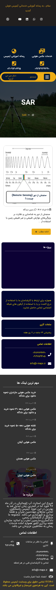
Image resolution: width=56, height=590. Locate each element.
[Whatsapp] (34, 19)
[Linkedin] (27, 19)
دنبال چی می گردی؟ (10, 77)
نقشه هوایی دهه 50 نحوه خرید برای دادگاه (20, 427)
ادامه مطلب (46, 147)
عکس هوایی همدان (26, 459)
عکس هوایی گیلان (26, 442)
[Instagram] (41, 19)
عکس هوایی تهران (27, 475)
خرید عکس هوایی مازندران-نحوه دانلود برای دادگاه (19, 394)
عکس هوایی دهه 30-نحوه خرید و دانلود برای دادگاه (20, 410)
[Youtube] (20, 19)
